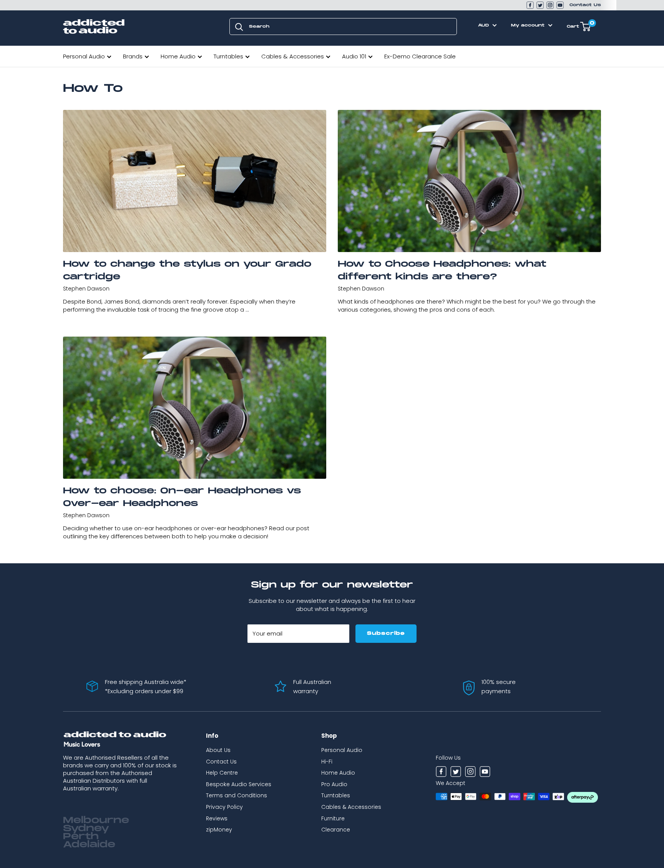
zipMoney (219, 829)
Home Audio (178, 56)
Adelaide (89, 844)
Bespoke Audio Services (238, 784)
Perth (81, 836)
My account (528, 25)
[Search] (239, 26)
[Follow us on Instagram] (550, 5)
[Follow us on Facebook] (530, 5)
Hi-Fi (326, 761)
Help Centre (222, 773)
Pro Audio (334, 784)
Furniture (333, 818)
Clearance (335, 829)
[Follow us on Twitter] (540, 5)
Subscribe (386, 633)
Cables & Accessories (292, 56)
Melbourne (96, 820)
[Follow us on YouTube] (560, 5)
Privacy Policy (224, 807)
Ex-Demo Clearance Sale (420, 56)
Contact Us (585, 5)
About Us (218, 750)
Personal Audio (84, 56)
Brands (133, 56)
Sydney (86, 828)
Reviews (216, 818)
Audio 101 (354, 56)
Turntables (228, 56)
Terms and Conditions (236, 795)
